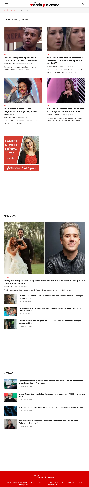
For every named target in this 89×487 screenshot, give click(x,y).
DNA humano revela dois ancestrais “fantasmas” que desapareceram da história (51, 407)
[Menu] (6, 4)
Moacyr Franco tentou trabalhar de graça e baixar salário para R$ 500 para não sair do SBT (52, 395)
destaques (7, 277)
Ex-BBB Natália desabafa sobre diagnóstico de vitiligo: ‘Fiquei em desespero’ (20, 111)
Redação (9, 286)
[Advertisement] (44, 193)
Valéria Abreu (11, 63)
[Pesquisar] (82, 4)
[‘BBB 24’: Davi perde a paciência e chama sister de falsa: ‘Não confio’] (23, 39)
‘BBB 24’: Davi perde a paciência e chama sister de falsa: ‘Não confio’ (20, 59)
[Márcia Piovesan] (44, 4)
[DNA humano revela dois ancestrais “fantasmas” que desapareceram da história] (10, 411)
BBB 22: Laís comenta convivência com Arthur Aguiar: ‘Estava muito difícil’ (65, 110)
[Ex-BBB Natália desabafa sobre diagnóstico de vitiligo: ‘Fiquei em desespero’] (23, 90)
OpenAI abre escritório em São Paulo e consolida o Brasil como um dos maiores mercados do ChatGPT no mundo (51, 381)
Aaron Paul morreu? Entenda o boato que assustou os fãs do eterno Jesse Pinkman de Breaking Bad (48, 421)
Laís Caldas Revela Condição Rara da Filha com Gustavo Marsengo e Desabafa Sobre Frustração (50, 309)
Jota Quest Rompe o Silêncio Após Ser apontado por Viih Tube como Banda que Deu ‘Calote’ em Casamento (44, 282)
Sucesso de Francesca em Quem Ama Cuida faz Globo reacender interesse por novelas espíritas (50, 322)
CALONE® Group (12, 482)
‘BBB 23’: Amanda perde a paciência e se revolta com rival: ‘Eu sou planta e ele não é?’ (65, 60)
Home (20, 10)
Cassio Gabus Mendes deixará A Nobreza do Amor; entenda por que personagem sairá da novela (51, 297)
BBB (5, 54)
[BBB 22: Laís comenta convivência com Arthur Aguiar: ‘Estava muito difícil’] (66, 90)
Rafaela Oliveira (54, 114)
